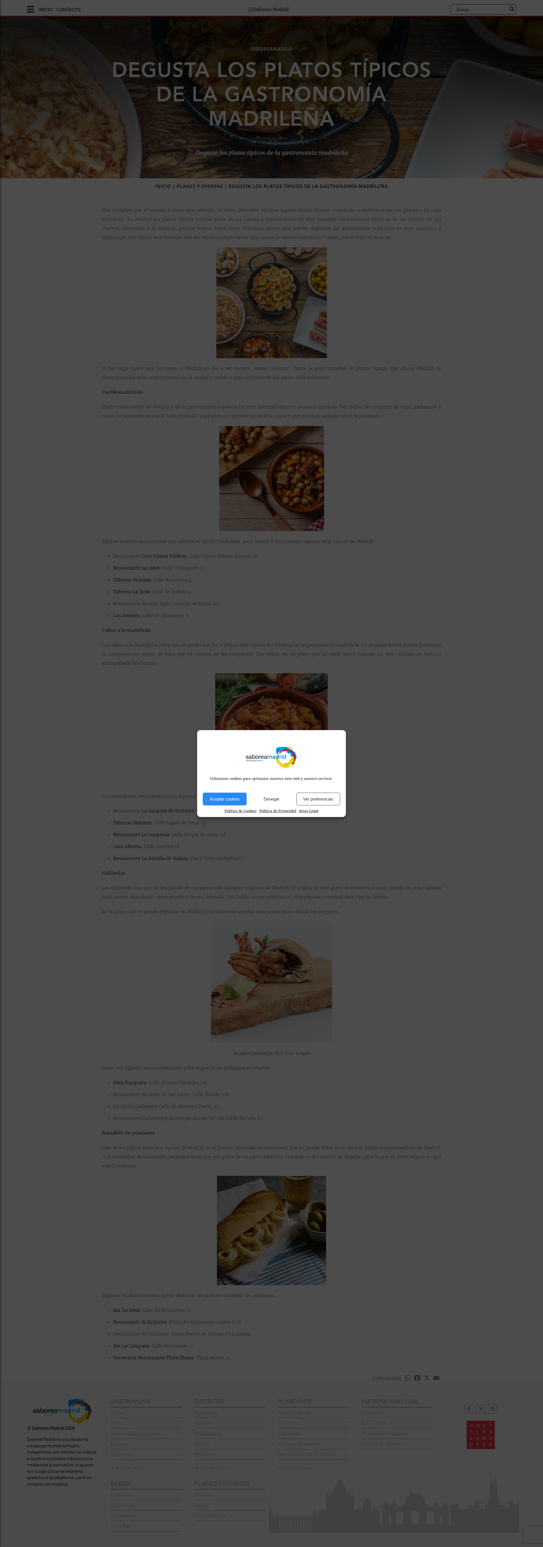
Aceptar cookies (225, 799)
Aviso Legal (308, 811)
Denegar (271, 799)
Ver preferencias (318, 799)
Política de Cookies (241, 811)
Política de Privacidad (277, 811)
